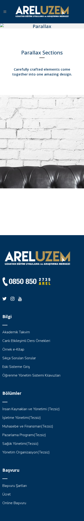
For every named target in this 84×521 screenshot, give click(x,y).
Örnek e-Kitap (13, 349)
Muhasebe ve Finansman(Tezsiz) (27, 426)
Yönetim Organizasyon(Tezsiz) (26, 452)
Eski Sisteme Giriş (16, 366)
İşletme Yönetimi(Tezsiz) (21, 417)
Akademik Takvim (16, 332)
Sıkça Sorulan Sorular (19, 358)
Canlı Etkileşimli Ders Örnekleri (26, 340)
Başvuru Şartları (14, 485)
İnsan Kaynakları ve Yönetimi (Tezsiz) (31, 409)
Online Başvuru (14, 503)
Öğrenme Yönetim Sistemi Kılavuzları (31, 375)
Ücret (6, 494)
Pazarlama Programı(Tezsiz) (24, 435)
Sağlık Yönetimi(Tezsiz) (20, 443)
